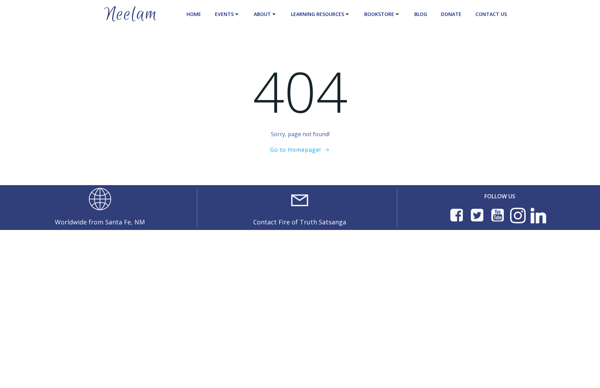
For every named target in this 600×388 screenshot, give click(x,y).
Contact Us (491, 14)
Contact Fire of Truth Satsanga (299, 222)
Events (224, 14)
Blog (420, 14)
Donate (451, 14)
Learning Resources (317, 14)
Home (193, 14)
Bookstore (379, 14)
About (262, 14)
